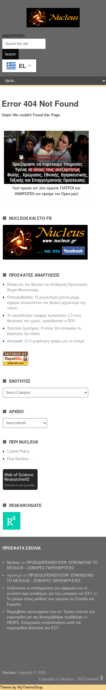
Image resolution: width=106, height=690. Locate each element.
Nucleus (13, 562)
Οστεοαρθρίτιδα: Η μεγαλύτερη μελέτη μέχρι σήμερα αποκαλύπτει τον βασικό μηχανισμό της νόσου (46, 302)
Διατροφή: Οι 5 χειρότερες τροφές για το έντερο (45, 341)
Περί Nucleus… (19, 459)
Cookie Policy (18, 451)
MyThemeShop (30, 687)
